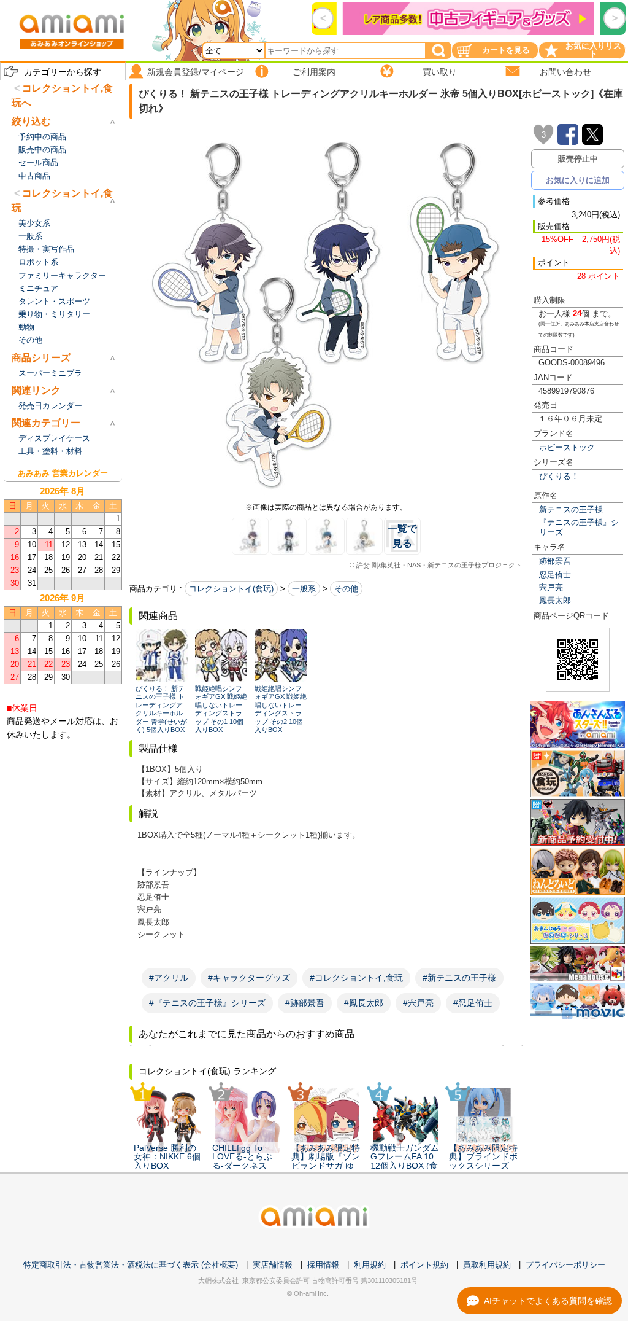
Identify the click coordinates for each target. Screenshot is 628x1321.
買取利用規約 (487, 1264)
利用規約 (370, 1264)
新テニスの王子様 (571, 509)
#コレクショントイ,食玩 (356, 978)
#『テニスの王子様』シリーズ (207, 1003)
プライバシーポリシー (565, 1264)
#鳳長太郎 (363, 1003)
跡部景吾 (555, 561)
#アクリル (168, 978)
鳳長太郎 (555, 600)
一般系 (304, 588)
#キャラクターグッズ (249, 978)
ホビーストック (567, 447)
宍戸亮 (551, 587)
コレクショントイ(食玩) (231, 588)
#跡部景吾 (304, 1003)
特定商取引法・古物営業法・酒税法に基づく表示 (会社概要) (130, 1264)
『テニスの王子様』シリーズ (579, 527)
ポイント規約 (424, 1264)
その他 (346, 588)
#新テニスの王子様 (459, 978)
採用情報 (323, 1264)
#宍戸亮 (418, 1003)
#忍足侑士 (472, 1003)
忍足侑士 (555, 574)
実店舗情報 (273, 1264)
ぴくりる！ (559, 476)
